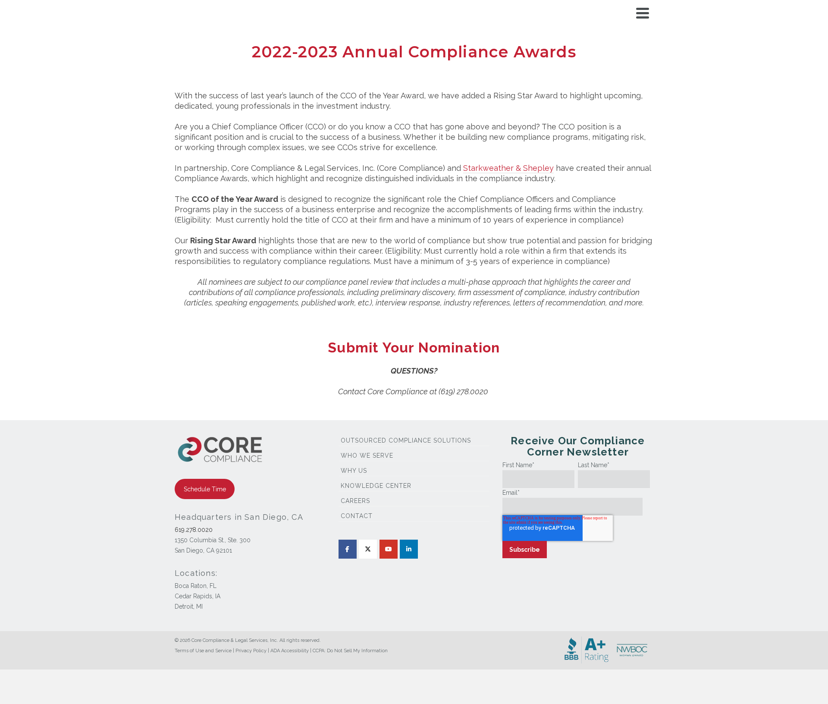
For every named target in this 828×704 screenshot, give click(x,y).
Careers (355, 500)
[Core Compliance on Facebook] (348, 549)
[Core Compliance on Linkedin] (409, 549)
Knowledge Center (376, 485)
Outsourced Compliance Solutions (406, 440)
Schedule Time (205, 489)
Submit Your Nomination (414, 347)
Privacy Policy (251, 651)
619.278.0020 (194, 529)
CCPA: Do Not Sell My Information (350, 651)
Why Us (354, 470)
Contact (357, 515)
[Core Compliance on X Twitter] (368, 549)
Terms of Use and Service (203, 651)
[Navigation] (642, 13)
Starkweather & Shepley (508, 168)
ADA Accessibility (289, 651)
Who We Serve (367, 455)
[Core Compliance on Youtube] (389, 549)
